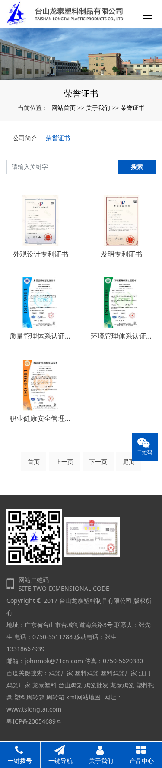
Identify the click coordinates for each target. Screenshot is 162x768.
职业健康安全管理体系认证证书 (41, 418)
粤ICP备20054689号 (34, 721)
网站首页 (63, 107)
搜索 (137, 167)
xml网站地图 (83, 697)
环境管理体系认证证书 (122, 336)
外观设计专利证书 (40, 254)
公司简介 (25, 138)
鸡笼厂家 (61, 673)
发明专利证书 (121, 254)
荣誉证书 (133, 107)
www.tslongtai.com (33, 709)
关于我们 (98, 107)
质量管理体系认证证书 (41, 336)
